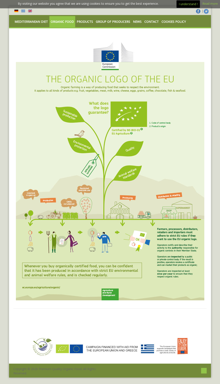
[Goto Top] (204, 370)
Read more (210, 4)
